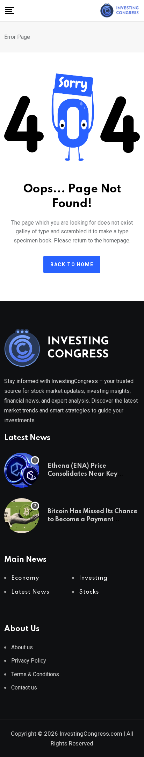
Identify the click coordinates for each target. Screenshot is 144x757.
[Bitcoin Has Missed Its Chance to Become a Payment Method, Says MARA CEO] (21, 515)
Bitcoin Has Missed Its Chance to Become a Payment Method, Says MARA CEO (92, 519)
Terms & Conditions (35, 674)
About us (22, 647)
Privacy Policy (28, 660)
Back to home (71, 264)
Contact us (24, 687)
